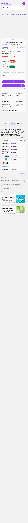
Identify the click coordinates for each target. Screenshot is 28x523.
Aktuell (9, 8)
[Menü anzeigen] (3, 7)
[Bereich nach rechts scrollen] (24, 123)
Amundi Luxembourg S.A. (9, 48)
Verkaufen (12, 61)
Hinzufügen (13, 81)
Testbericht (13, 143)
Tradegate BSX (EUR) (14, 51)
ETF (9, 14)
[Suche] (23, 7)
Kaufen (12, 66)
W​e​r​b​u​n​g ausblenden (19, 26)
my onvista (17, 8)
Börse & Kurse (4, 14)
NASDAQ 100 (5, 101)
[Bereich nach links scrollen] (3, 123)
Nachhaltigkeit (22, 123)
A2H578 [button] (6, 47)
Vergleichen (12, 85)
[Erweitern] (23, 85)
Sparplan (12, 123)
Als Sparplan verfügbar (11, 110)
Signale (14, 89)
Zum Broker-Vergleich (18, 174)
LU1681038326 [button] (22, 47)
